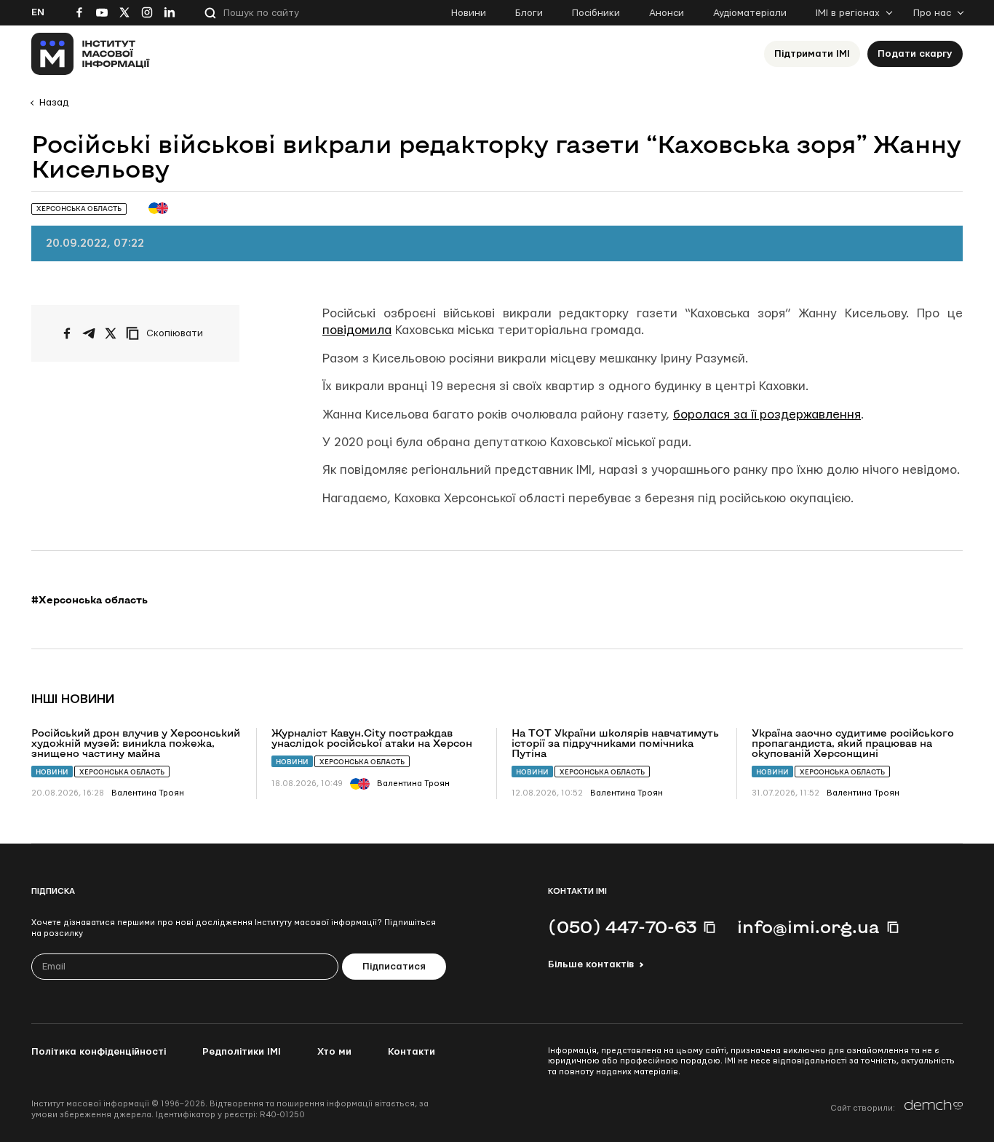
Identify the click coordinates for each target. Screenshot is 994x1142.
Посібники (596, 13)
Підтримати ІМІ (812, 54)
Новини (468, 13)
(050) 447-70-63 (622, 926)
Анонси (666, 13)
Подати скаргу (915, 54)
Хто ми (334, 1052)
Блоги (529, 13)
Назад (53, 103)
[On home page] (90, 54)
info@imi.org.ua (808, 926)
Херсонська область (121, 772)
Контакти (411, 1052)
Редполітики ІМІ (241, 1052)
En (37, 12)
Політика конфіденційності (98, 1052)
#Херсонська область (89, 600)
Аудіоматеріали (750, 13)
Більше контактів (591, 964)
